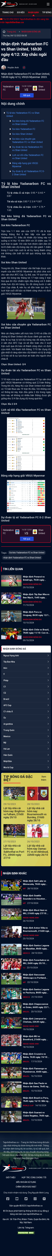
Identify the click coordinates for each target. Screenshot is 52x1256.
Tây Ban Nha (9, 662)
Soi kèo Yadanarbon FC (23, 129)
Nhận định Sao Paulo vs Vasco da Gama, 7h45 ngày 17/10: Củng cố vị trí (37, 1085)
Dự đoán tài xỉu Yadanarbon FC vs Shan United (27, 149)
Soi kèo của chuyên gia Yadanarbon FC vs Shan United (27, 140)
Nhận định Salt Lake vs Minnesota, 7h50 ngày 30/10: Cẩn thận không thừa (34, 883)
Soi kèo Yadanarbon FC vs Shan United (26, 552)
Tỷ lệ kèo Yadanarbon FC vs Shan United (22, 114)
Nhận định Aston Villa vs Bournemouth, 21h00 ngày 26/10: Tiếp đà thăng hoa (36, 930)
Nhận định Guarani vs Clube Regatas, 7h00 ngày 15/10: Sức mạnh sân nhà (36, 1114)
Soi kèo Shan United (22, 134)
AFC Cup (7, 705)
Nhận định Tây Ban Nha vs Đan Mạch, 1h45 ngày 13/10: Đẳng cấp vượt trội (36, 596)
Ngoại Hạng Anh (11, 655)
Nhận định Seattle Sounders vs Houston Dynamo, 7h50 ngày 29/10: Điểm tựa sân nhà (36, 897)
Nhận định (33, 12)
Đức (5, 668)
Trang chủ (7, 12)
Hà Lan (6, 749)
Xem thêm (43, 778)
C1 (4, 686)
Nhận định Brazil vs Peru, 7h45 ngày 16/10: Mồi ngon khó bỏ (37, 1100)
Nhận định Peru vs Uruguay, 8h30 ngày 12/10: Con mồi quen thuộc (36, 614)
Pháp (5, 680)
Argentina (8, 724)
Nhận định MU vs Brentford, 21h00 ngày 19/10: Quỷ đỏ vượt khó (35, 1038)
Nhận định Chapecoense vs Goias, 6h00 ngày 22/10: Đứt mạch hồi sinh (37, 1006)
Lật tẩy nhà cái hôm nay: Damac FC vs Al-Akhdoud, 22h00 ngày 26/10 (37, 850)
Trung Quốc (8, 730)
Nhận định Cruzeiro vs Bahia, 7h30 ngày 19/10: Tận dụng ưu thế (35, 1056)
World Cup (8, 767)
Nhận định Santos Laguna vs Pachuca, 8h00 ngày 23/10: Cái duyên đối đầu (36, 991)
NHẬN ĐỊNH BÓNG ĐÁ (31, 32)
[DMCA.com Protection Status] (26, 1233)
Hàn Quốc (8, 755)
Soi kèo (21, 12)
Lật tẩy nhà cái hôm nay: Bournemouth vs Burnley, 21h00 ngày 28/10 (37, 814)
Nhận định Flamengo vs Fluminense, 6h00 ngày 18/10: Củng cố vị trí (35, 1070)
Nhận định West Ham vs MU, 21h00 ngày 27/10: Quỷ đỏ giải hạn (35, 912)
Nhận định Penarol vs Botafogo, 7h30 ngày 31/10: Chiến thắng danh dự (35, 578)
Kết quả (26, 95)
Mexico (6, 736)
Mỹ (4, 742)
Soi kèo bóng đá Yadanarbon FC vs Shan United (28, 123)
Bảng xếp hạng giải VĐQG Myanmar (25, 165)
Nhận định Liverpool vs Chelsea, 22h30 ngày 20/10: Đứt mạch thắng (34, 1020)
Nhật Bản (7, 761)
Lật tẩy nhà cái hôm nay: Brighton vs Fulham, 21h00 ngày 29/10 (14, 813)
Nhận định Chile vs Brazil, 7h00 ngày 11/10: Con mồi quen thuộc (36, 631)
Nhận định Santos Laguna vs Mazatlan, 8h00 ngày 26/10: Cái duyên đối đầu (36, 947)
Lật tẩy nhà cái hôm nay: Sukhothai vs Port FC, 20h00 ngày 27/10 (13, 851)
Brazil (6, 699)
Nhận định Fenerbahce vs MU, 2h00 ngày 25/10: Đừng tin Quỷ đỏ (36, 962)
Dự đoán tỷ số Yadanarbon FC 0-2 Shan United (28, 173)
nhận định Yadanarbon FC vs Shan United (22, 557)
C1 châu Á (8, 711)
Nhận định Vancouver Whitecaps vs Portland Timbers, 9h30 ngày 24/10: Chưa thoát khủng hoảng (37, 976)
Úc (4, 718)
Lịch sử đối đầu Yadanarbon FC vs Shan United (27, 157)
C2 (4, 693)
